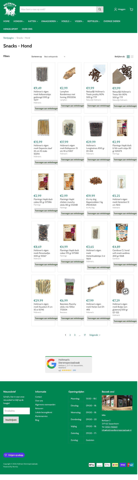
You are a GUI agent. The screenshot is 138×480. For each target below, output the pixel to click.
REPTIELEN (92, 21)
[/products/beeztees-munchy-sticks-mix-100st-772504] (69, 286)
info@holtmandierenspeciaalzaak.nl (116, 430)
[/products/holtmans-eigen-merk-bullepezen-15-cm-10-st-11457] (69, 127)
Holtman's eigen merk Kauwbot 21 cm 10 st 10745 (43, 307)
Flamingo (116, 154)
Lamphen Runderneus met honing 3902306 (68, 94)
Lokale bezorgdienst (43, 412)
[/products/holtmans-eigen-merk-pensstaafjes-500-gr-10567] (43, 232)
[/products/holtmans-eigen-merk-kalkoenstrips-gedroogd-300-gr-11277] (43, 74)
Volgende (93, 335)
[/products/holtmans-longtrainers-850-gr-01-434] (95, 127)
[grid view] (128, 57)
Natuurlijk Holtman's (93, 100)
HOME (6, 21)
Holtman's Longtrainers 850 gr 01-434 (95, 148)
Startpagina (8, 38)
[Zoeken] (99, 9)
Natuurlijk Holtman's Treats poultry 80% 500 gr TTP (95, 94)
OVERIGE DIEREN (112, 21)
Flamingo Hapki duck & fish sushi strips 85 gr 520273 (122, 148)
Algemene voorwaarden (45, 404)
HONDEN (18, 21)
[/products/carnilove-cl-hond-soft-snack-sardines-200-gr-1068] (122, 232)
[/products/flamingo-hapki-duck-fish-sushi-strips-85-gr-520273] (122, 127)
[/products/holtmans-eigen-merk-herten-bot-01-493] (95, 286)
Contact (38, 397)
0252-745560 (111, 427)
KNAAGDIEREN (48, 21)
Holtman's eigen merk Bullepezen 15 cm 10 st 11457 (69, 148)
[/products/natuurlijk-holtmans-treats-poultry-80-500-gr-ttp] (95, 74)
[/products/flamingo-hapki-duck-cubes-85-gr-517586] (43, 181)
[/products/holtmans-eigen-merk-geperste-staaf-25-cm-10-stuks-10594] (43, 127)
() (74, 370)
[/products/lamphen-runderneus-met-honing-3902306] (69, 74)
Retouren (39, 408)
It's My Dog (90, 207)
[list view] (132, 57)
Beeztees (63, 312)
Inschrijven (11, 419)
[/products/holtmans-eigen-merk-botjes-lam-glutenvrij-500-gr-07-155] (122, 286)
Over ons (39, 400)
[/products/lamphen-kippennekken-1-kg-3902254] (95, 181)
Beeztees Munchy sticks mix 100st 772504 (68, 307)
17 (85, 335)
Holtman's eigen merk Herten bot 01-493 (95, 307)
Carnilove (116, 258)
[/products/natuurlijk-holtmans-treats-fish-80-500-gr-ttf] (122, 74)
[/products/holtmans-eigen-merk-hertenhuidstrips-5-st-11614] (95, 232)
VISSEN (78, 21)
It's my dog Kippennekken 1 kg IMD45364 (94, 202)
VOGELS (65, 21)
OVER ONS (27, 29)
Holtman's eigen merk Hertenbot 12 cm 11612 (121, 202)
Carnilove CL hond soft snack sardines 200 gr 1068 (121, 253)
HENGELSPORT (10, 29)
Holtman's (37, 103)
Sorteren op (36, 56)
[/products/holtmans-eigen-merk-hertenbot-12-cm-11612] (122, 181)
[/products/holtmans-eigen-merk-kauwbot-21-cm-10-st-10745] (43, 286)
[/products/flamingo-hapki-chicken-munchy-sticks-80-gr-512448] (69, 181)
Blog (37, 420)
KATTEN (32, 21)
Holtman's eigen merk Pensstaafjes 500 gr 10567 (42, 253)
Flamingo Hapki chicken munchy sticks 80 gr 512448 (69, 202)
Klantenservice (41, 416)
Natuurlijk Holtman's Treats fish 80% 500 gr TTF (122, 94)
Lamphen (63, 100)
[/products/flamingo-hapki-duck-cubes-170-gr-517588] (69, 232)
